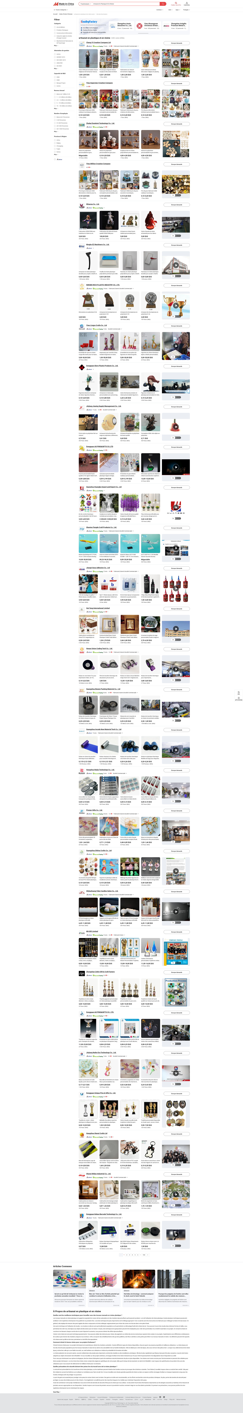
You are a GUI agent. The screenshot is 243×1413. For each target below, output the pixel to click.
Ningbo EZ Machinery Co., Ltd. (97, 245)
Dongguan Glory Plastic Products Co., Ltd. (102, 366)
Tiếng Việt (172, 1399)
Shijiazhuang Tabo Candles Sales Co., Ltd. (102, 891)
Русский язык (129, 1399)
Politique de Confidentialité (116, 1397)
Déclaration (92, 1397)
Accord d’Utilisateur (102, 1397)
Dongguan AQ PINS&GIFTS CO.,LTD (99, 447)
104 (144, 1255)
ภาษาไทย (159, 1399)
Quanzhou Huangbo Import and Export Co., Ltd (104, 487)
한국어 (136, 1399)
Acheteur (159, 10)
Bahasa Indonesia (181, 1399)
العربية (141, 1399)
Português (115, 1399)
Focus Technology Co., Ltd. (121, 1403)
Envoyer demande (176, 43)
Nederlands (148, 1399)
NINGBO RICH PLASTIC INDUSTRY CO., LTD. (103, 285)
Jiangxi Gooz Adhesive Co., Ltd (98, 568)
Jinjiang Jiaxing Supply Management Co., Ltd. (103, 406)
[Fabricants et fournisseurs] (63, 4)
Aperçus (155, 1397)
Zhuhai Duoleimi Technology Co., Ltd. (100, 123)
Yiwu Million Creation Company (98, 164)
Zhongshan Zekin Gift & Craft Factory (100, 972)
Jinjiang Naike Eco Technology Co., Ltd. (101, 1053)
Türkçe (165, 1399)
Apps (177, 10)
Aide (169, 10)
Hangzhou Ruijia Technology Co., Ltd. (100, 770)
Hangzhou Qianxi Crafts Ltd (96, 1133)
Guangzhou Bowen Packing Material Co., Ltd (103, 689)
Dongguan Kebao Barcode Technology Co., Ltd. (104, 1214)
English (71, 1399)
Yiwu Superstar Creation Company (99, 83)
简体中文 (77, 1399)
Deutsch (108, 1399)
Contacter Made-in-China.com (133, 1397)
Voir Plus (56, 1392)
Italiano (121, 1399)
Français (95, 1399)
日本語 (90, 1399)
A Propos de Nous (83, 1397)
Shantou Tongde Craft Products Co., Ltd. (101, 527)
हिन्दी (154, 1399)
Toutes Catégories (61, 10)
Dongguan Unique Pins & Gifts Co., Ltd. (101, 1093)
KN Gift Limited (92, 931)
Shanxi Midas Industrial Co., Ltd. (98, 1174)
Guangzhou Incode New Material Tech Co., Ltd (103, 729)
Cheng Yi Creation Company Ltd (98, 42)
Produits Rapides (147, 1397)
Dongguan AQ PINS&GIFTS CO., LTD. (100, 1012)
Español (102, 1399)
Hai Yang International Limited (98, 608)
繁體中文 (84, 1399)
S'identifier (187, 5)
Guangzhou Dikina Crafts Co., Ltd (99, 851)
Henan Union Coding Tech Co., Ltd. (99, 649)
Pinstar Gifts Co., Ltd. (94, 810)
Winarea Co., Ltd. (92, 204)
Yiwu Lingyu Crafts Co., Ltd (96, 325)
